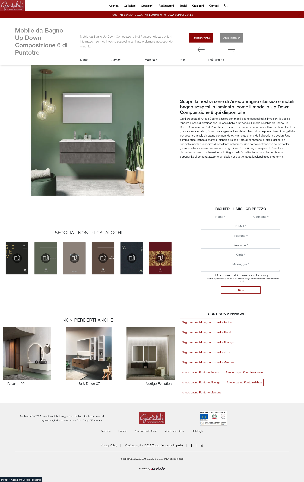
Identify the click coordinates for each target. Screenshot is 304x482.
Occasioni (147, 5)
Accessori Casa (174, 431)
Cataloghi (198, 5)
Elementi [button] (116, 60)
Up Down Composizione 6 (178, 15)
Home (114, 15)
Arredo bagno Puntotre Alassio (244, 372)
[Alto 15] (201, 49)
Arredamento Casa (131, 15)
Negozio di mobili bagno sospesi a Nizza (206, 352)
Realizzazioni (166, 5)
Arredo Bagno (153, 15)
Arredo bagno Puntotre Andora (200, 372)
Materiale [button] (151, 60)
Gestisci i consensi (32, 479)
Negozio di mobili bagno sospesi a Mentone (208, 362)
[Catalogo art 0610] (160, 258)
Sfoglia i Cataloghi (231, 37)
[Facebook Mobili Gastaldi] (191, 445)
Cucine (122, 431)
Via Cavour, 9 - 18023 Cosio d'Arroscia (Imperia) (154, 445)
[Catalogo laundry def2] (45, 258)
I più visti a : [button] (216, 60)
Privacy (4, 479)
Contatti (214, 5)
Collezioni (129, 5)
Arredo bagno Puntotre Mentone (201, 392)
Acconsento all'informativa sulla (242, 275)
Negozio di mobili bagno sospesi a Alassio (207, 332)
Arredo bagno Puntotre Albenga (201, 382)
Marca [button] (84, 60)
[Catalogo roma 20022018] (74, 258)
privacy (264, 275)
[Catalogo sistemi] (17, 258)
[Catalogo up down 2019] (103, 258)
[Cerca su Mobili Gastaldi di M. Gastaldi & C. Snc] (226, 4)
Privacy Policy (256, 278)
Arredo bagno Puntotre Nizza (244, 382)
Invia (241, 290)
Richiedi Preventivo (201, 37)
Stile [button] (182, 60)
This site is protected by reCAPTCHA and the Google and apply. (242, 279)
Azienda (113, 5)
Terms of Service (272, 278)
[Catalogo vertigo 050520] (131, 258)
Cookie (14, 479)
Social (183, 5)
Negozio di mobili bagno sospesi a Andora (207, 322)
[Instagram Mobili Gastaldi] (202, 445)
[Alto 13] (232, 49)
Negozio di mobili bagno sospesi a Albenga (207, 342)
